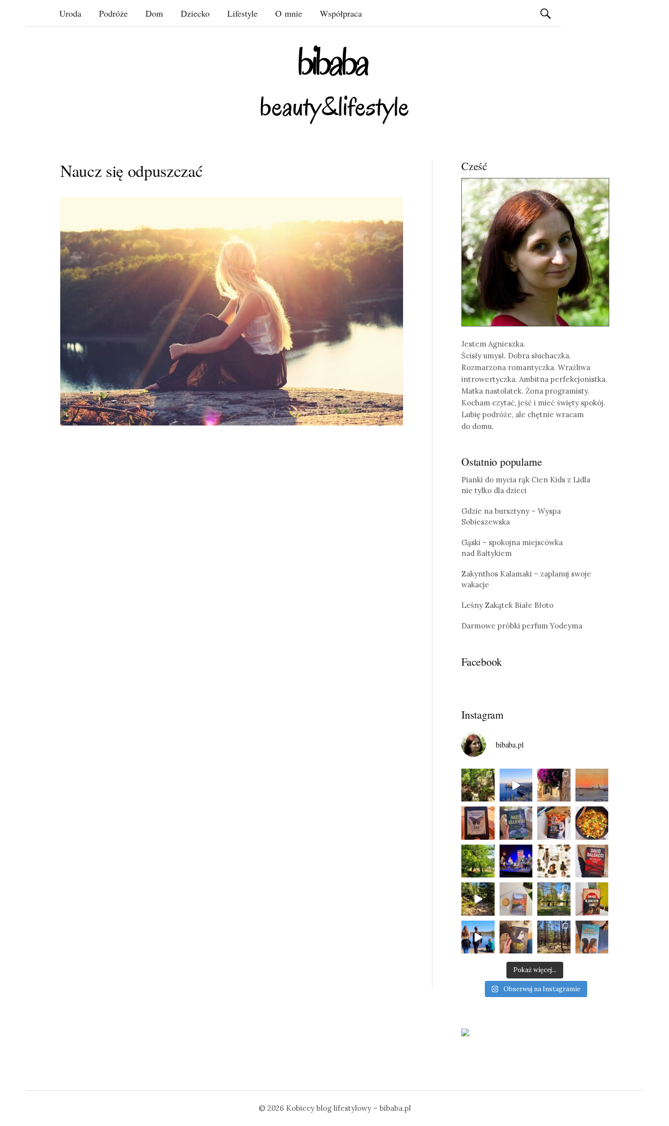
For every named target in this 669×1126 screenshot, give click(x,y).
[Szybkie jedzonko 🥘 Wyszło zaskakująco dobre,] (592, 823)
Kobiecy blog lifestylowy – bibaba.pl (348, 1108)
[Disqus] (231, 585)
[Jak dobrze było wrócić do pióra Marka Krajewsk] (516, 823)
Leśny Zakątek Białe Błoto (507, 605)
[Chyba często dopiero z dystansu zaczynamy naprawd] (478, 937)
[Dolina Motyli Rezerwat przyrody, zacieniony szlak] (478, 785)
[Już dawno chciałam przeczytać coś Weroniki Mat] (478, 823)
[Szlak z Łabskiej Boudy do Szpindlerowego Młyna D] (478, 899)
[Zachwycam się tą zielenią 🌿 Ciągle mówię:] (478, 861)
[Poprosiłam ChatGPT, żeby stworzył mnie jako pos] (554, 861)
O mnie (288, 13)
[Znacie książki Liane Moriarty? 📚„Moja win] (592, 937)
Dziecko (195, 13)
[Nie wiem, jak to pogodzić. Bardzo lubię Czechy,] (554, 899)
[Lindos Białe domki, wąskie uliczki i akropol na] (554, 785)
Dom (154, 13)
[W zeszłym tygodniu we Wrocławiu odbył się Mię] (516, 861)
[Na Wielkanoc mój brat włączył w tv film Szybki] (554, 937)
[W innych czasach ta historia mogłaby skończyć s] (516, 937)
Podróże (113, 13)
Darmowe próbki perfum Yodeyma (521, 625)
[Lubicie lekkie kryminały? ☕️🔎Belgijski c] (516, 899)
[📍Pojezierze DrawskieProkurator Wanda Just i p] (554, 823)
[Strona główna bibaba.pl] (334, 84)
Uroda (70, 13)
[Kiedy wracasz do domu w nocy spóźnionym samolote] (592, 785)
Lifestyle (242, 13)
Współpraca (341, 13)
